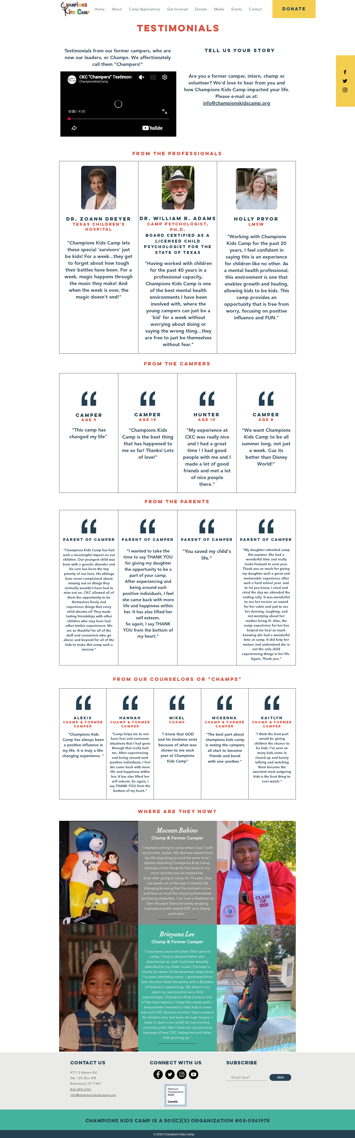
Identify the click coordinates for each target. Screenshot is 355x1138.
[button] (116, 9)
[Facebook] (158, 1074)
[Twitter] (170, 1074)
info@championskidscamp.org (236, 103)
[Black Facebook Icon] (345, 72)
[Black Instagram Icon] (345, 90)
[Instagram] (181, 1074)
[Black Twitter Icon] (345, 81)
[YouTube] (193, 1074)
